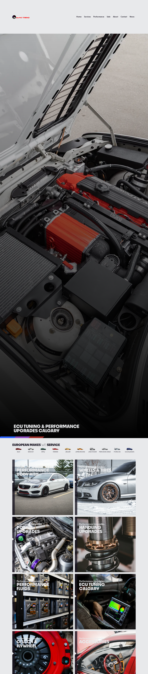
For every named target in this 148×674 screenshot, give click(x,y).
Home (79, 17)
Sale (108, 17)
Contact (124, 17)
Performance (98, 17)
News (132, 17)
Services (87, 17)
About (115, 17)
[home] (20, 17)
